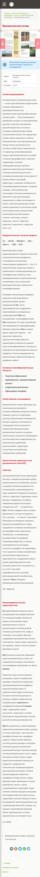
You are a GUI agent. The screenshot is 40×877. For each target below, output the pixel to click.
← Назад (6, 863)
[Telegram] (28, 849)
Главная (7, 13)
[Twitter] (20, 849)
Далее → (6, 872)
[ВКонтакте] (11, 849)
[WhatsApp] (24, 849)
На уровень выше (10, 867)
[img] (11, 4)
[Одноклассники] (16, 849)
